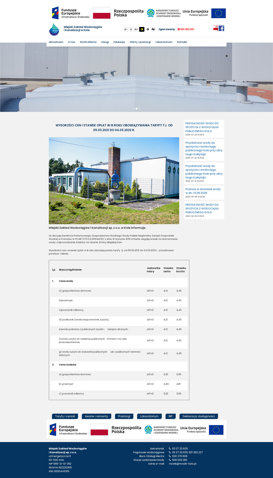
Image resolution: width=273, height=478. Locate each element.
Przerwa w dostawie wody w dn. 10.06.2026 (203, 191)
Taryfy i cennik (65, 416)
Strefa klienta (88, 42)
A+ (136, 29)
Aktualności (56, 42)
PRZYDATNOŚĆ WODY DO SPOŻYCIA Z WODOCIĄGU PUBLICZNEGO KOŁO (202, 127)
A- (125, 29)
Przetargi (124, 416)
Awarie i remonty (96, 416)
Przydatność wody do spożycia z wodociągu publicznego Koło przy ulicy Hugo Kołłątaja (204, 148)
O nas (71, 42)
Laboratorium (164, 42)
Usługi (105, 42)
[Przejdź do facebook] (221, 28)
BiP (171, 416)
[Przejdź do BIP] (215, 28)
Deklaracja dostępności (199, 416)
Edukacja (119, 42)
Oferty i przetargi (140, 42)
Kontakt (182, 42)
